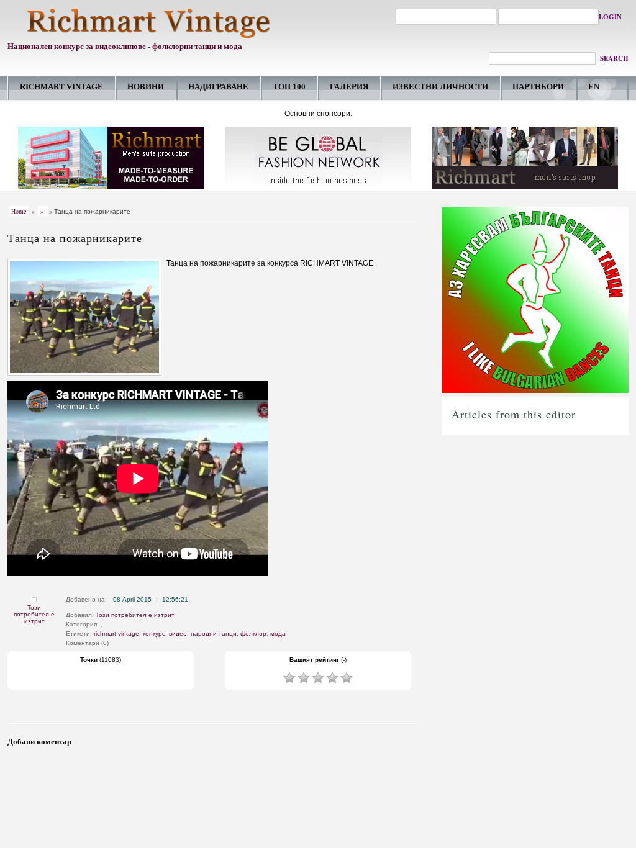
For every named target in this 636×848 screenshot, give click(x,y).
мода (278, 633)
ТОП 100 (289, 86)
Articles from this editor (514, 414)
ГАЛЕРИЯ (349, 86)
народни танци (214, 633)
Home (18, 211)
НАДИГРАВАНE (218, 86)
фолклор (253, 633)
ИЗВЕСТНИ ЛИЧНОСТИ (440, 86)
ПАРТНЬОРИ (538, 86)
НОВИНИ (145, 86)
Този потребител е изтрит (34, 614)
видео (178, 633)
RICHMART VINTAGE (61, 86)
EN (593, 86)
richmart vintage (116, 633)
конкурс (154, 633)
